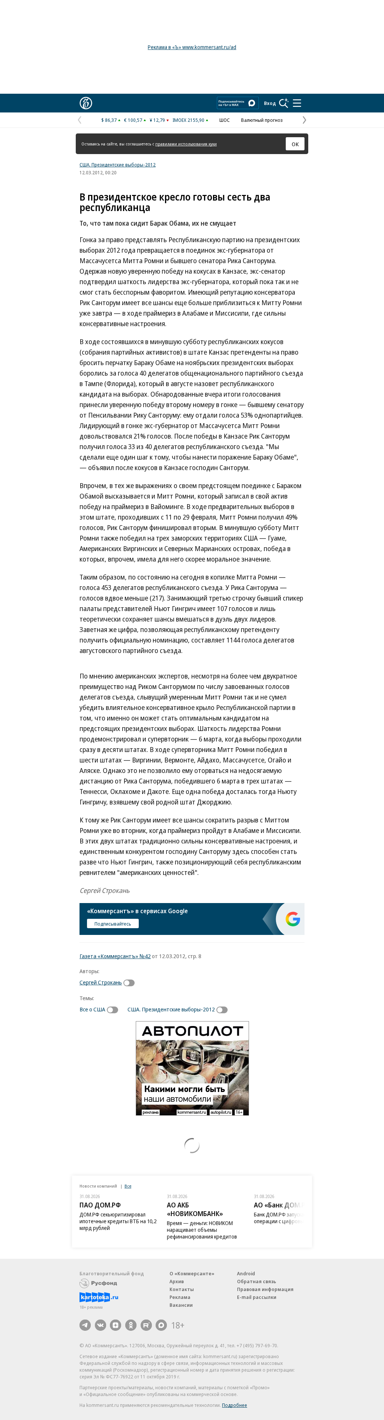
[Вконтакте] (100, 1325)
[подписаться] (130, 983)
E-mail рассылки (256, 1297)
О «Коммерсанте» (192, 1273)
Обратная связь (256, 1281)
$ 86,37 (109, 120)
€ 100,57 (133, 120)
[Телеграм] (85, 1325)
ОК (295, 144)
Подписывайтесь (112, 923)
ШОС (224, 120)
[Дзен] (115, 1325)
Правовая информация (265, 1289)
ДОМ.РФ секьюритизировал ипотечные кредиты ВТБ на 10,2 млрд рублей (118, 1221)
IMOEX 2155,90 (188, 120)
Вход (270, 103)
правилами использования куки (186, 144)
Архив (177, 1281)
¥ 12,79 (157, 120)
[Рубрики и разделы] (297, 103)
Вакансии (181, 1305)
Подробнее (234, 1405)
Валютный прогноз (262, 120)
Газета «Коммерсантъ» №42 (115, 956)
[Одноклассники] (130, 1325)
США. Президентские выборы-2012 (118, 164)
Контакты (182, 1289)
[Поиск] (284, 103)
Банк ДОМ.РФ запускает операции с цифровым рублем (290, 1218)
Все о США (92, 1009)
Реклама (180, 1297)
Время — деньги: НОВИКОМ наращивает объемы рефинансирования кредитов (202, 1229)
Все (127, 1186)
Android (246, 1273)
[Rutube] (146, 1325)
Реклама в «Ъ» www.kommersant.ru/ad (192, 47)
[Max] (161, 1325)
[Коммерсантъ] (86, 103)
